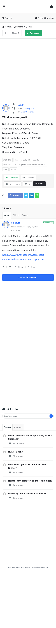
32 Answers (18, 456)
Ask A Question (46, 18)
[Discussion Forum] (27, 6)
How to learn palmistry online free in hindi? (30, 481)
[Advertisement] (28, 69)
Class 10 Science (27, 112)
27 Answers (18, 472)
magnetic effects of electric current (32, 164)
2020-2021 (7, 160)
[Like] (14, 104)
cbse (16, 160)
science (13, 169)
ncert (5, 169)
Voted (6, 215)
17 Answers (18, 498)
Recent (25, 215)
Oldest (16, 215)
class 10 (36, 160)
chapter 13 (25, 160)
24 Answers (18, 485)
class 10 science (9, 164)
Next (14, 33)
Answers (18, 427)
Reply (20, 266)
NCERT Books (15, 451)
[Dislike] (14, 112)
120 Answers (18, 443)
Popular (7, 427)
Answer (39, 183)
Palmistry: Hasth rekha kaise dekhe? (27, 493)
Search (8, 18)
